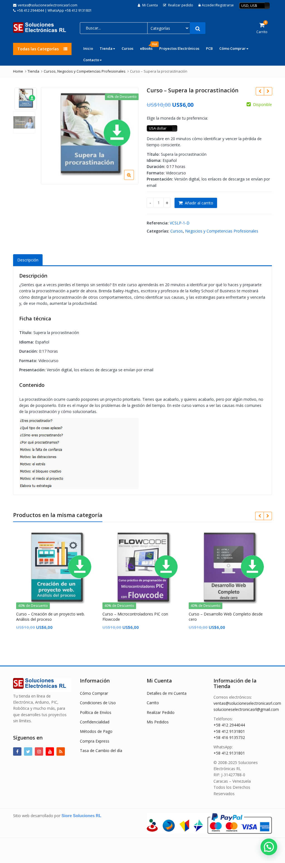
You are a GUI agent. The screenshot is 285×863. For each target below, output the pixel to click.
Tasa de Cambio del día (101, 750)
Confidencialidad (94, 721)
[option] (89, 135)
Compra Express (94, 741)
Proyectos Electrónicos (179, 48)
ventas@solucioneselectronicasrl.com (247, 703)
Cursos (127, 48)
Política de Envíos (95, 712)
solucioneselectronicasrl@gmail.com (246, 709)
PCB (209, 48)
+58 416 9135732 (229, 737)
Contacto (91, 59)
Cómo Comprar (233, 48)
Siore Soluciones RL (81, 815)
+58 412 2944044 (229, 725)
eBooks (148, 47)
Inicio (88, 48)
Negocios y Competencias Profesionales (221, 231)
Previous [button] (51, 135)
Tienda (106, 48)
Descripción (27, 260)
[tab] (28, 260)
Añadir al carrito (199, 203)
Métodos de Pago (96, 731)
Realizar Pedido (161, 712)
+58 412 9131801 (229, 731)
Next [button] (128, 135)
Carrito (153, 702)
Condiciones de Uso (98, 702)
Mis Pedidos (158, 721)
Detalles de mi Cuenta (166, 693)
